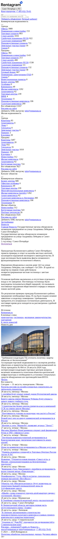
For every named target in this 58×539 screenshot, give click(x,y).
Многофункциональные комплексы (17, 190)
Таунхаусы (6, 128)
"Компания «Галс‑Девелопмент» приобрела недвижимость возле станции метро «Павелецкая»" (28, 470)
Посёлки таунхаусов (10, 212)
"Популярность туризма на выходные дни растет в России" (28, 413)
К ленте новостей (9, 322)
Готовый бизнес (8, 72)
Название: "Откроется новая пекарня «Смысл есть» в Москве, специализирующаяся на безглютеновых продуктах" (25, 461)
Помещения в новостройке (13, 31)
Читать (4, 379)
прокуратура (7, 317)
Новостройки (7, 157)
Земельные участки (10, 130)
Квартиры (5, 120)
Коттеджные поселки (11, 164)
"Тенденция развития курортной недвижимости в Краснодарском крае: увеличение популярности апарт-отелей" (26, 440)
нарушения (6, 320)
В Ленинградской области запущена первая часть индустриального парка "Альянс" (24, 506)
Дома (3, 125)
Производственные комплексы (15, 101)
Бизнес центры (8, 82)
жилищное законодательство (38, 317)
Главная (4, 227)
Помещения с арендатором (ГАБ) (16, 74)
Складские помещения (11, 41)
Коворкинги (6, 87)
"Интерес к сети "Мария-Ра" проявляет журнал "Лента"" (27, 425)
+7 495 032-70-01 (43, 529)
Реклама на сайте (9, 108)
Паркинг (5, 132)
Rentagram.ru (7, 312)
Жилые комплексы (9, 89)
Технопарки (6, 99)
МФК (3, 96)
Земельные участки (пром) (13, 45)
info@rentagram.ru (27, 529)
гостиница (18, 317)
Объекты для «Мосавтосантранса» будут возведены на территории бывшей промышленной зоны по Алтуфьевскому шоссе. (26, 485)
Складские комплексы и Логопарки (17, 198)
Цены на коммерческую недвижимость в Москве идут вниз (28, 447)
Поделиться (6, 244)
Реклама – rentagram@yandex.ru (15, 527)
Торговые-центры (9, 94)
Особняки (5, 84)
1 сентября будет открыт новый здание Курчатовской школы (29, 394)
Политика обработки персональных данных (21, 534)
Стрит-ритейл (7, 36)
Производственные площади (14, 43)
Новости (5, 224)
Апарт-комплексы (9, 195)
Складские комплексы (11, 103)
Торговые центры (9, 188)
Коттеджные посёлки (11, 210)
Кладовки (5, 135)
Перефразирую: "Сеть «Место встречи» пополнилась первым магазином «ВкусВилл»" (25, 477)
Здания (4, 48)
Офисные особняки (10, 183)
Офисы (4, 29)
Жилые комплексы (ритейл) (14, 193)
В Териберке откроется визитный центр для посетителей (27, 500)
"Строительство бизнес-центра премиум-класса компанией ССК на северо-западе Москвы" (28, 407)
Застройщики (7, 222)
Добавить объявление (11, 19)
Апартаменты (7, 91)
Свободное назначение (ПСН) (15, 38)
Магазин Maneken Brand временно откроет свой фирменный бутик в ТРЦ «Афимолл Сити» (29, 431)
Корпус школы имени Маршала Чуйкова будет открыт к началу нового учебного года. (26, 400)
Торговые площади (10, 33)
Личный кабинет (29, 19)
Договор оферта (49, 534)
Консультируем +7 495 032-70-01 (16, 11)
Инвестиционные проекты (13, 79)
